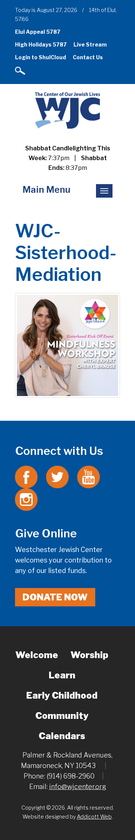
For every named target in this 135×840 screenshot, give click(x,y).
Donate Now (55, 597)
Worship (89, 655)
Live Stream (90, 44)
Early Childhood (62, 695)
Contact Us (88, 57)
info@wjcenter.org (77, 786)
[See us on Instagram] (26, 499)
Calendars (62, 735)
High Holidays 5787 (41, 44)
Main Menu (46, 189)
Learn (62, 675)
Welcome (36, 655)
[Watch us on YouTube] (88, 476)
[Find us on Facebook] (26, 476)
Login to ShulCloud (40, 57)
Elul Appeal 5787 (37, 31)
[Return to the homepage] (67, 110)
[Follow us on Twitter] (57, 476)
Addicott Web (94, 816)
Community (61, 715)
